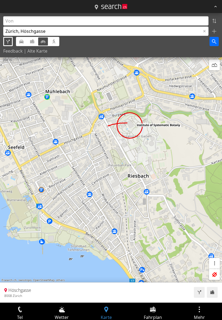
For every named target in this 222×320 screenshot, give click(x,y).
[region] (111, 158)
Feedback (13, 51)
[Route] (199, 292)
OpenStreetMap (43, 280)
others (60, 280)
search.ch (10, 280)
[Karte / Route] (96, 7)
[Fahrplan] (212, 292)
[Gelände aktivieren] (214, 64)
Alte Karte (37, 51)
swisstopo (24, 280)
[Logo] (114, 6)
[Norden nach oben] (214, 77)
